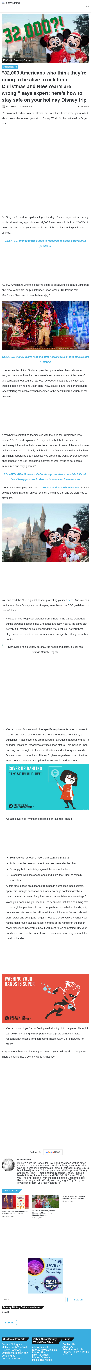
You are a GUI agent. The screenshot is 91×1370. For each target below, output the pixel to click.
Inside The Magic (42, 1359)
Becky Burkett (11, 106)
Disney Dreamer (41, 1357)
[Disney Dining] (11, 6)
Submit (9, 1322)
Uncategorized (10, 67)
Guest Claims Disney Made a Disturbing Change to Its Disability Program (43, 1213)
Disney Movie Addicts (44, 1349)
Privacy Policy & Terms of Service (75, 1353)
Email (5, 1312)
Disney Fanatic (40, 1347)
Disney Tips (39, 1352)
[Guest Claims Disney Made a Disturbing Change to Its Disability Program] (45, 1201)
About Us (67, 1346)
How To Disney (40, 1354)
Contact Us (68, 1344)
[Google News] (53, 1152)
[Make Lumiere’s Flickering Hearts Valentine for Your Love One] (15, 1202)
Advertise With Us (72, 1349)
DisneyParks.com (12, 1358)
